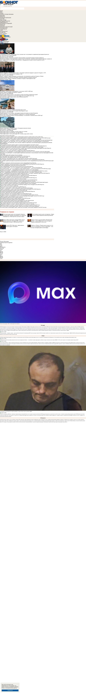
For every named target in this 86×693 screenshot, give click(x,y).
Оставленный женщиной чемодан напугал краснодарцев (11, 200)
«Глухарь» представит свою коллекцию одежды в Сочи (11, 193)
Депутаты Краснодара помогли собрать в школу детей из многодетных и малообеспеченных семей (24, 330)
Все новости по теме (4, 56)
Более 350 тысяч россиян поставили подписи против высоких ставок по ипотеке (31, 343)
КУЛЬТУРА (2, 18)
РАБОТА (7, 35)
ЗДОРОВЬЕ (2, 15)
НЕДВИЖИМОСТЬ (4, 22)
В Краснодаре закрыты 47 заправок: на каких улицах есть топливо (13, 131)
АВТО (1, 12)
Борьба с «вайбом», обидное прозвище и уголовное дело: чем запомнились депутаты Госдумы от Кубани (21, 76)
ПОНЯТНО (10, 690)
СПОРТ (1, 30)
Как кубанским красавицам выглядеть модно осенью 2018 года (13, 191)
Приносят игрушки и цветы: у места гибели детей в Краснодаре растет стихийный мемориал (25, 420)
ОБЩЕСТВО (2, 24)
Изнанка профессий (4, 42)
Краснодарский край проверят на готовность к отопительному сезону (13, 337)
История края (34, 158)
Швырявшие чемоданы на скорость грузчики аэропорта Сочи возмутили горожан (16, 205)
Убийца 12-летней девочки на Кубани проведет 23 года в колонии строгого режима (15, 411)
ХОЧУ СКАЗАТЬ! (3, 33)
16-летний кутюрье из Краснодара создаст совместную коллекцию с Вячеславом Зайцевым (19, 207)
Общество (44, 145)
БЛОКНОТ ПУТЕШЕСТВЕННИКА (7, 14)
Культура (48, 137)
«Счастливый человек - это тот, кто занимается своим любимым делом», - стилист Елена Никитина (20, 168)
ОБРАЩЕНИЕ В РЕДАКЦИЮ (6, 23)
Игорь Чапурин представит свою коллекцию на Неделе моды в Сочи (14, 202)
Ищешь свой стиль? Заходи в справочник (8, 186)
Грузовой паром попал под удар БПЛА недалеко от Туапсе (55, 343)
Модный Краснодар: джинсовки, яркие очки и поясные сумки (12, 180)
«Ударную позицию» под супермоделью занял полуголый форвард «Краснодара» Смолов (18, 195)
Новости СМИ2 (3, 231)
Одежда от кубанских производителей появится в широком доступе (14, 175)
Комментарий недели (43, 182)
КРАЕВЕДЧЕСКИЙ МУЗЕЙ (5, 17)
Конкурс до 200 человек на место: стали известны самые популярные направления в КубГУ (19, 94)
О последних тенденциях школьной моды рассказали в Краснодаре (14, 177)
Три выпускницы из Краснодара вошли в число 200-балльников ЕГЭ (14, 96)
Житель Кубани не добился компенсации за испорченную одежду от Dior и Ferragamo (17, 184)
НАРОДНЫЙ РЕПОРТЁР (5, 21)
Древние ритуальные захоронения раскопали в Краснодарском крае (64, 342)
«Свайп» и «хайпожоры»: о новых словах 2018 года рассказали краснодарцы (16, 189)
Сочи (39, 205)
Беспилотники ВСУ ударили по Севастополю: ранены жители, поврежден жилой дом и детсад (22, 329)
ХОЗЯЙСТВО (2, 32)
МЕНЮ (1, 10)
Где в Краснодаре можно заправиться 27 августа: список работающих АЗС (33, 415)
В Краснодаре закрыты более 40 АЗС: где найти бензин (11, 132)
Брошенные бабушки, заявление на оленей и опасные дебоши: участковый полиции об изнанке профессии (22, 57)
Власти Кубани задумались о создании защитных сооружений (57, 415)
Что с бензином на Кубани (5, 116)
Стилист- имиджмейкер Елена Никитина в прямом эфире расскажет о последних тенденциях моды (20, 173)
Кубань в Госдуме (3, 61)
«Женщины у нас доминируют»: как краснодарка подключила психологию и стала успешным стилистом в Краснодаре (24, 152)
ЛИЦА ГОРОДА (3, 20)
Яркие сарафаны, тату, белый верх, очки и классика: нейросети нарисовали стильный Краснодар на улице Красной (23, 142)
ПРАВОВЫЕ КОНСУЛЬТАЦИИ (6, 26)
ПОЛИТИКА (2, 25)
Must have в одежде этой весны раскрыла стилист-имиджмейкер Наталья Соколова (17, 182)
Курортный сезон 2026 (4, 98)
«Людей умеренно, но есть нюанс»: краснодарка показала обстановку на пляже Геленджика (19, 113)
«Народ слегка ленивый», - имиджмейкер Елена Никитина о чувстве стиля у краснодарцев (18, 170)
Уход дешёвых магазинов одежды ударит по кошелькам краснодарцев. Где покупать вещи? (19, 145)
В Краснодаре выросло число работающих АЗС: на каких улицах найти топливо (16, 133)
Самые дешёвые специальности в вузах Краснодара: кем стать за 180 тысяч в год (17, 95)
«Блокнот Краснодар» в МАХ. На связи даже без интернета (10, 323)
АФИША (1, 13)
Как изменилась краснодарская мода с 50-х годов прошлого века (13, 158)
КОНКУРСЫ (2, 16)
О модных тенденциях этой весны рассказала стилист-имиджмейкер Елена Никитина (17, 164)
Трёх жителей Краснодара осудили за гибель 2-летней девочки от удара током (56, 420)
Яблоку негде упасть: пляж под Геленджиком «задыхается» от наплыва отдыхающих (17, 114)
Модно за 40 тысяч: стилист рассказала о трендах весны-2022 (13, 150)
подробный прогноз (4, 242)
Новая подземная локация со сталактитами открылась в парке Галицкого (54, 330)
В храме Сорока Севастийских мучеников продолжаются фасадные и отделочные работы (62, 326)
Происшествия (31, 200)
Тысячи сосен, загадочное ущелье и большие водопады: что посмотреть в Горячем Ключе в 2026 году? (21, 115)
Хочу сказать (44, 170)
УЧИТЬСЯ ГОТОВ (6, 37)
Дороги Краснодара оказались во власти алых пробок (37, 326)
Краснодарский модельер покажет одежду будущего (11, 198)
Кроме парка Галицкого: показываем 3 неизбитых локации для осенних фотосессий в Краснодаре (20, 140)
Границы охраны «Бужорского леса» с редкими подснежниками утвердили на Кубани (49, 419)
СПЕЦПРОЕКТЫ (3, 29)
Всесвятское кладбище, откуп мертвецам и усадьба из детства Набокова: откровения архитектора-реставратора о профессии (26, 58)
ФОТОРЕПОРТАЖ (3, 31)
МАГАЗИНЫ (6, 41)
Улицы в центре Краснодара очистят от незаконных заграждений (37, 337)
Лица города (2, 153)
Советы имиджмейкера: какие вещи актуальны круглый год (12, 166)
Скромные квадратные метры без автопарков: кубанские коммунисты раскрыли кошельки (18, 77)
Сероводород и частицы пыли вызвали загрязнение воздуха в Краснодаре (14, 326)
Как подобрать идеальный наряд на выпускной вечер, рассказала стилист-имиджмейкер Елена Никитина (21, 160)
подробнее (10, 242)
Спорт (43, 195)
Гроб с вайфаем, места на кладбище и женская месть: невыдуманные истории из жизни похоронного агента (22, 60)
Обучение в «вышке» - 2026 (5, 79)
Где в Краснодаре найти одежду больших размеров (10, 156)
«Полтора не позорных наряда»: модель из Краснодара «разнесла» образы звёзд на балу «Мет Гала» (21, 137)
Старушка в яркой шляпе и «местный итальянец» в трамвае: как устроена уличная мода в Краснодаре (21, 148)
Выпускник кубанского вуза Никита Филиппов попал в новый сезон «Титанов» (52, 329)
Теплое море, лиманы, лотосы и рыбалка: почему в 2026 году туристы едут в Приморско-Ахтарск (17, 419)
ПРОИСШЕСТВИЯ (3, 27)
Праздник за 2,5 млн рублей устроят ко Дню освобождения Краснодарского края (63, 337)
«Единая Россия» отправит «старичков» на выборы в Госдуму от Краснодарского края (17, 78)
